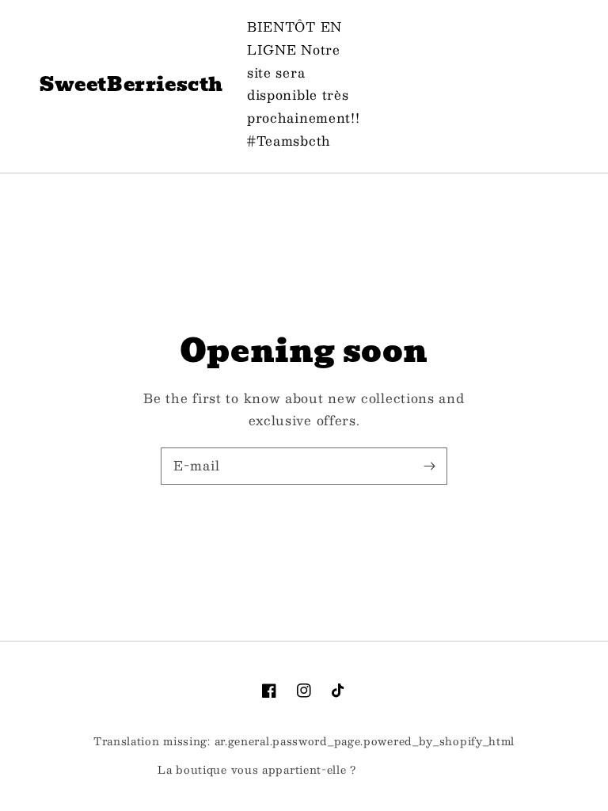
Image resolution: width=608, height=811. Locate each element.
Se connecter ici (405, 771)
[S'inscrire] (429, 465)
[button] (479, 84)
